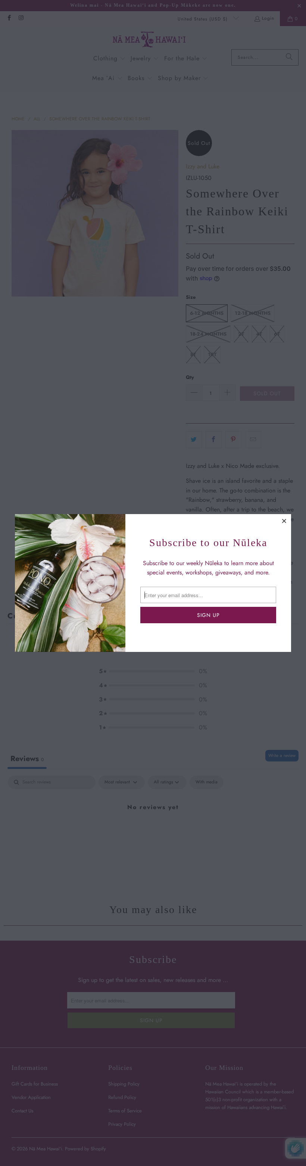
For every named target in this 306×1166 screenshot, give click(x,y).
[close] (284, 520)
